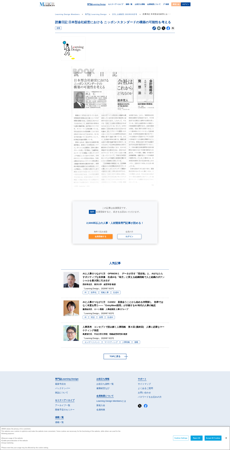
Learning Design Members (67, 14)
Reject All (196, 438)
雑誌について (61, 392)
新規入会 (176, 4)
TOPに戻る (115, 356)
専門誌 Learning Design (96, 14)
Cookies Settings (180, 438)
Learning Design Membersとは (111, 401)
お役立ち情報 (140, 4)
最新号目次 (60, 384)
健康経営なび (102, 388)
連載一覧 (129, 4)
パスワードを (150, 397)
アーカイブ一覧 (62, 405)
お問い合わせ (144, 392)
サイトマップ (144, 384)
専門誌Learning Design (96, 4)
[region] (115, 438)
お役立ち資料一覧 (105, 384)
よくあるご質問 (145, 388)
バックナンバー (62, 388)
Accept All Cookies (213, 438)
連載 (58, 28)
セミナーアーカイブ (115, 4)
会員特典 (100, 409)
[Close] (226, 438)
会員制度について (154, 4)
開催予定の (65, 409)
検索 (167, 4)
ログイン (185, 4)
